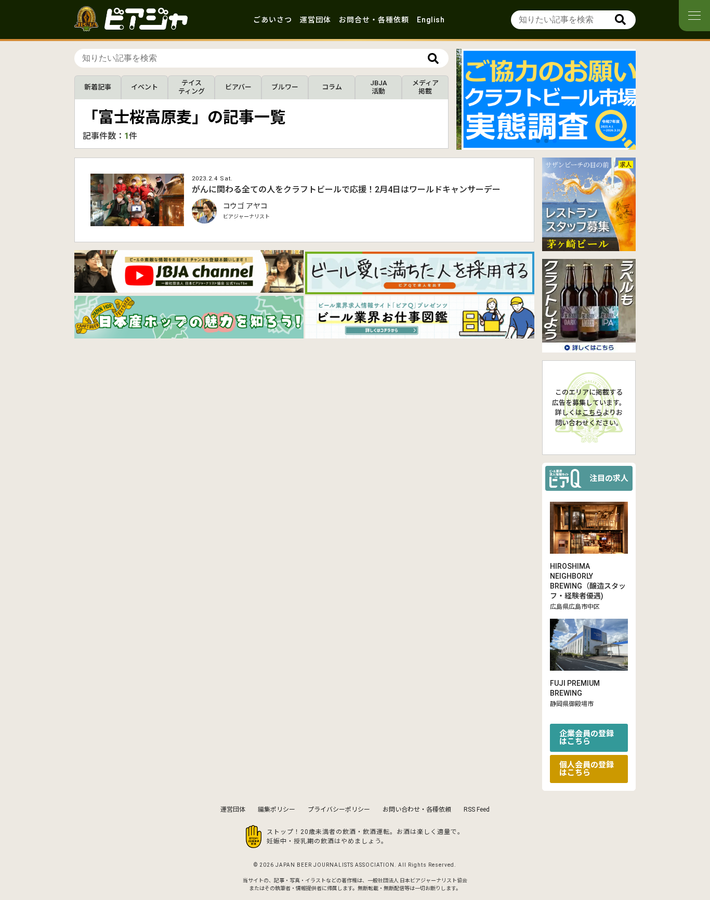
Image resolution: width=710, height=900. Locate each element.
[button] (538, 141)
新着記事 (97, 87)
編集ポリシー (276, 809)
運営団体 (315, 19)
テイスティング (191, 87)
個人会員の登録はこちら (586, 768)
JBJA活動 (378, 87)
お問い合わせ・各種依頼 (417, 809)
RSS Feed (477, 809)
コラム (332, 87)
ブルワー (284, 87)
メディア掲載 (425, 87)
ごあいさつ (272, 19)
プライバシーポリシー (339, 809)
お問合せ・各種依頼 (374, 19)
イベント (144, 87)
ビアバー (238, 87)
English (431, 19)
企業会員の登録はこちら (586, 737)
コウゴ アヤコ (245, 206)
